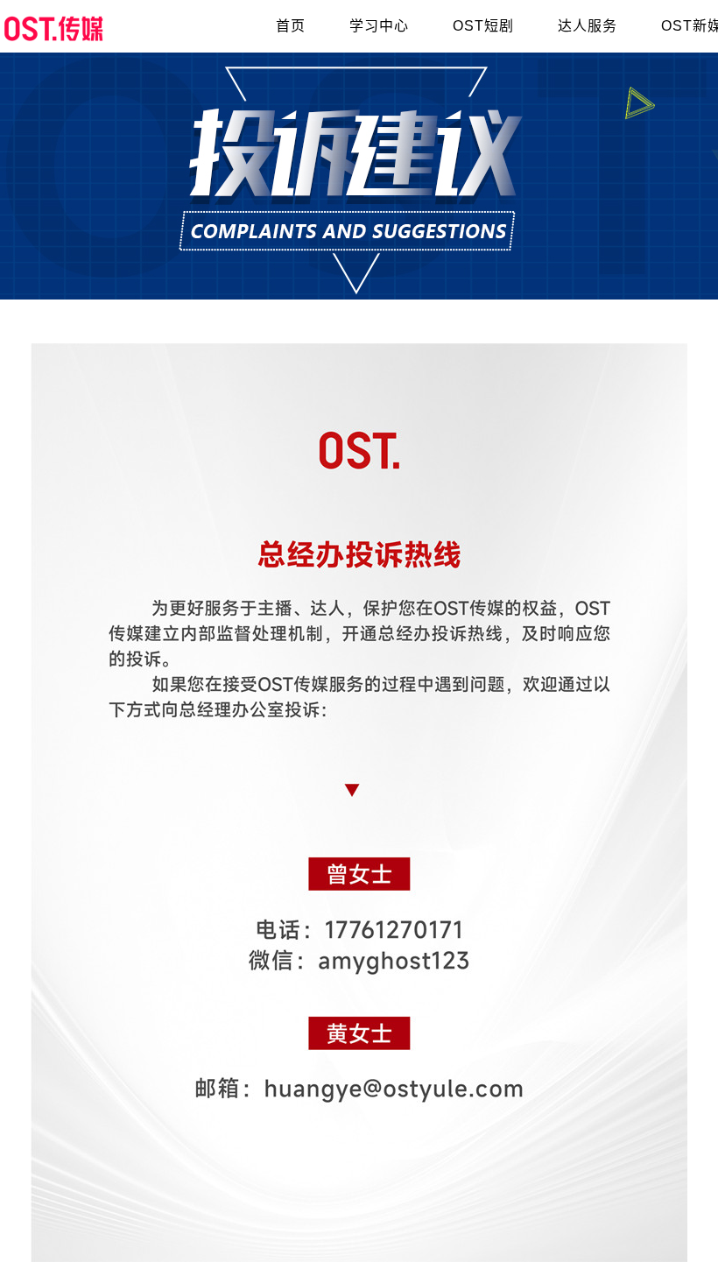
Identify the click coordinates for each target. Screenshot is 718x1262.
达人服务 (587, 25)
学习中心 (379, 25)
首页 (291, 25)
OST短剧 (483, 25)
